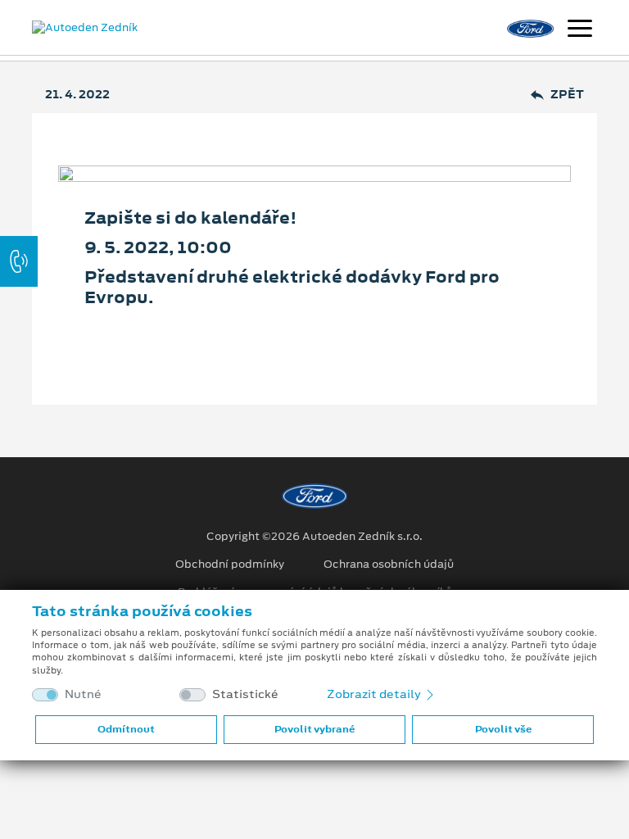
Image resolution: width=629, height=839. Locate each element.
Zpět (567, 94)
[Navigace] (579, 30)
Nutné (83, 694)
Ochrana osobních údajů (389, 564)
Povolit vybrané (314, 729)
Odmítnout (126, 729)
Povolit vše (503, 729)
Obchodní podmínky (229, 564)
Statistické (245, 694)
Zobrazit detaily (375, 694)
